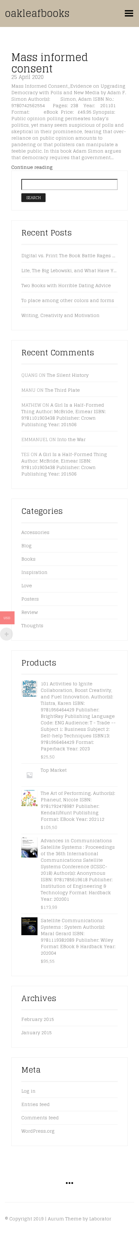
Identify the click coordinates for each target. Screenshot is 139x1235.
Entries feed (35, 1104)
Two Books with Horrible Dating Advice (66, 285)
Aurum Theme (64, 1219)
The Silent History (68, 375)
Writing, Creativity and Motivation (60, 315)
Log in (28, 1091)
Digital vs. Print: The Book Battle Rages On (69, 255)
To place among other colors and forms (67, 300)
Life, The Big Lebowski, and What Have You (69, 270)
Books (28, 559)
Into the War (71, 439)
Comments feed (40, 1118)
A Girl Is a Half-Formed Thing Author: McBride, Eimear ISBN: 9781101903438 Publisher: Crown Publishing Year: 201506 (63, 414)
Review (29, 612)
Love (26, 585)
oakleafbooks (37, 13)
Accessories (35, 532)
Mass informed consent (49, 63)
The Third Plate (62, 390)
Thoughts (32, 625)
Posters (30, 599)
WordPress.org (38, 1131)
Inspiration (34, 572)
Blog (26, 545)
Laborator (100, 1219)
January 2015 (36, 1032)
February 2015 (37, 1019)
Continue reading (32, 167)
